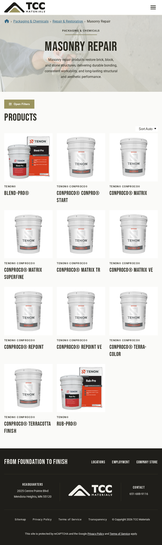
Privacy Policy (42, 519)
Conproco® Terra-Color (128, 351)
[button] (153, 7)
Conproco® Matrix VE (131, 270)
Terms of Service (69, 519)
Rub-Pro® (67, 424)
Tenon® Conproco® (72, 186)
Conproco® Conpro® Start (78, 197)
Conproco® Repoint (24, 347)
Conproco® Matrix (128, 193)
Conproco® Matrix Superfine (23, 274)
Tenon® (10, 186)
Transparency (97, 519)
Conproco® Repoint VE (79, 347)
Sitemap (20, 519)
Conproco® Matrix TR (78, 270)
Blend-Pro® (16, 193)
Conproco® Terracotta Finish (27, 427)
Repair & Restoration (68, 21)
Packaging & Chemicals (31, 21)
